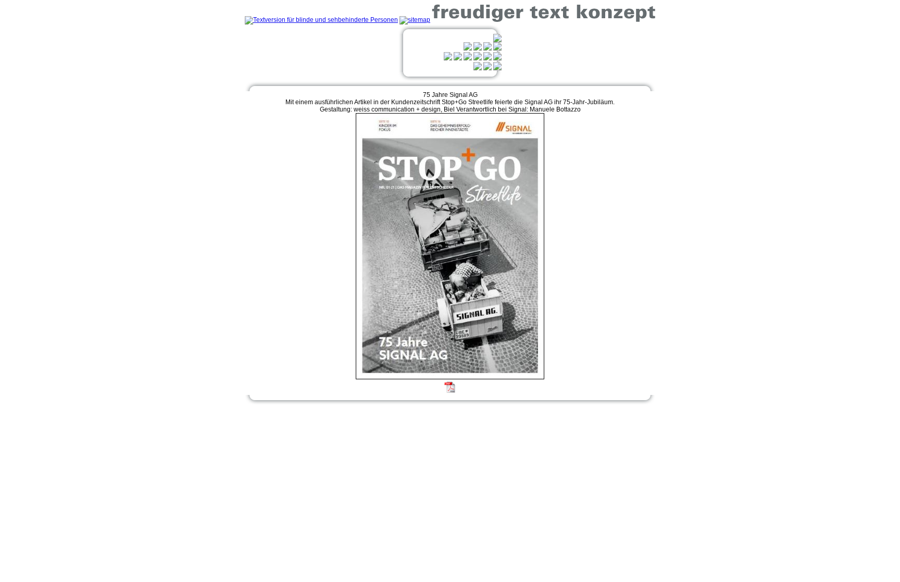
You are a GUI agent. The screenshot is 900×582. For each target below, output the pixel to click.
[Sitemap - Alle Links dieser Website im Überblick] (414, 19)
